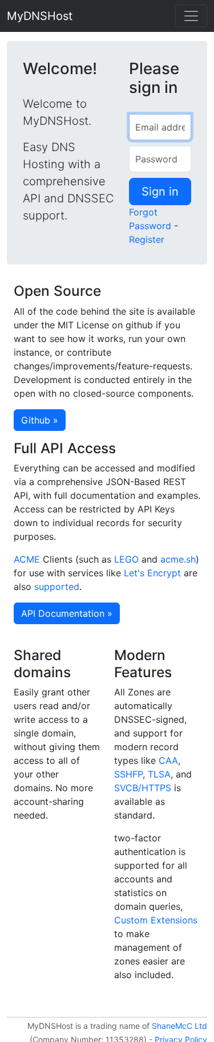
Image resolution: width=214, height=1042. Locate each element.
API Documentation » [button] (66, 613)
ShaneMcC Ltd (179, 1026)
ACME (27, 559)
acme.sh (178, 559)
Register (146, 239)
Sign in (160, 191)
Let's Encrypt (152, 573)
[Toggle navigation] (191, 16)
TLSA (159, 774)
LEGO (126, 559)
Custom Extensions (155, 920)
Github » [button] (39, 420)
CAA (168, 760)
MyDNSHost (39, 16)
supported (56, 586)
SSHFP (128, 774)
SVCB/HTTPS (142, 787)
